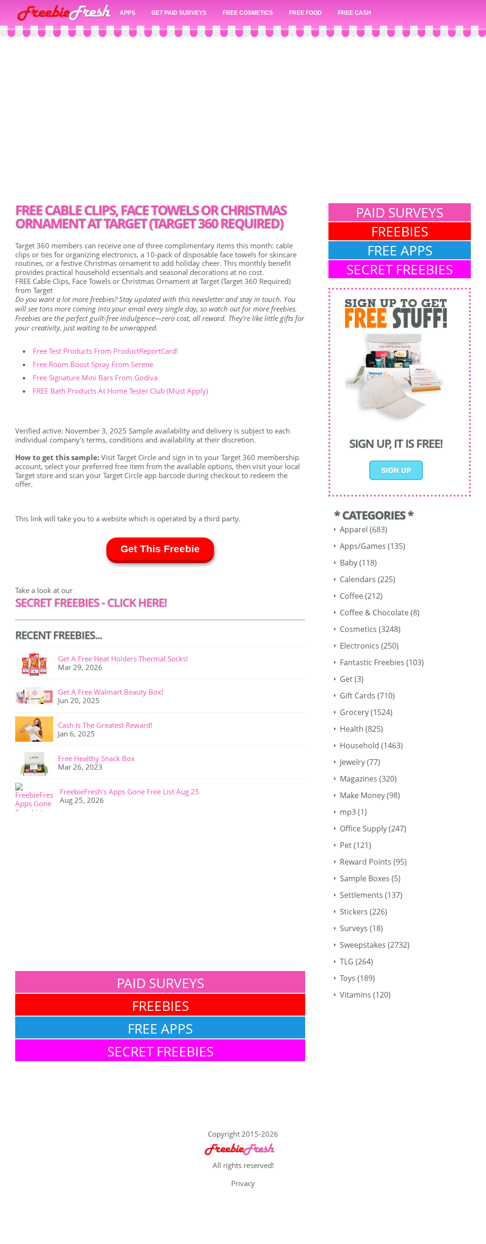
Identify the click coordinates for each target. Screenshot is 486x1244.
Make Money (362, 795)
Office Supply (363, 828)
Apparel (354, 529)
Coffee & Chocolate (374, 612)
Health (352, 729)
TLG (347, 961)
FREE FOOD (305, 12)
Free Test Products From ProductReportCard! (105, 351)
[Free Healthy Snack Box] (36, 764)
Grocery (354, 712)
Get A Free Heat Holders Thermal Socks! (123, 658)
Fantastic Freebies (372, 662)
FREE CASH (354, 12)
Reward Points (366, 862)
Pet (346, 845)
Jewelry (352, 762)
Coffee (351, 596)
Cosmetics (358, 629)
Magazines (358, 778)
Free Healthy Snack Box (96, 758)
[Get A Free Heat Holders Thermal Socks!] (36, 664)
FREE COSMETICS (248, 12)
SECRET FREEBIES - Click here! (91, 602)
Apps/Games (363, 546)
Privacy (243, 1183)
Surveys (354, 928)
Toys (347, 978)
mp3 (348, 812)
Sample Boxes (365, 878)
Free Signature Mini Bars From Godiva (95, 377)
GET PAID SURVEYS (178, 12)
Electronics (359, 646)
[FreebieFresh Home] (243, 1156)
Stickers (354, 911)
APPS (127, 12)
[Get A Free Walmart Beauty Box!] (36, 697)
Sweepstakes (363, 945)
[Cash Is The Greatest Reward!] (36, 730)
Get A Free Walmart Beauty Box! (110, 692)
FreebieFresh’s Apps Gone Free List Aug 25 (129, 791)
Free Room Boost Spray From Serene (93, 364)
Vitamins (355, 995)
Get (346, 679)
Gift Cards (357, 695)
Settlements (361, 895)
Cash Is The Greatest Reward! (105, 725)
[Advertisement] (243, 122)
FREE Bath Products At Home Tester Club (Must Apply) (120, 391)
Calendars (358, 579)
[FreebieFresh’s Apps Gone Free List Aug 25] (37, 797)
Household (359, 745)
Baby (348, 562)
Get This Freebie (160, 548)
